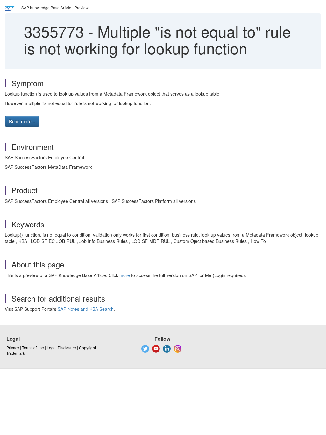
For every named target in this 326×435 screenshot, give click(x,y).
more (124, 275)
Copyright (87, 347)
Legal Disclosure (61, 347)
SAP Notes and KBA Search (86, 309)
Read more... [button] (22, 121)
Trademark (15, 353)
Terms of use (33, 347)
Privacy (12, 347)
